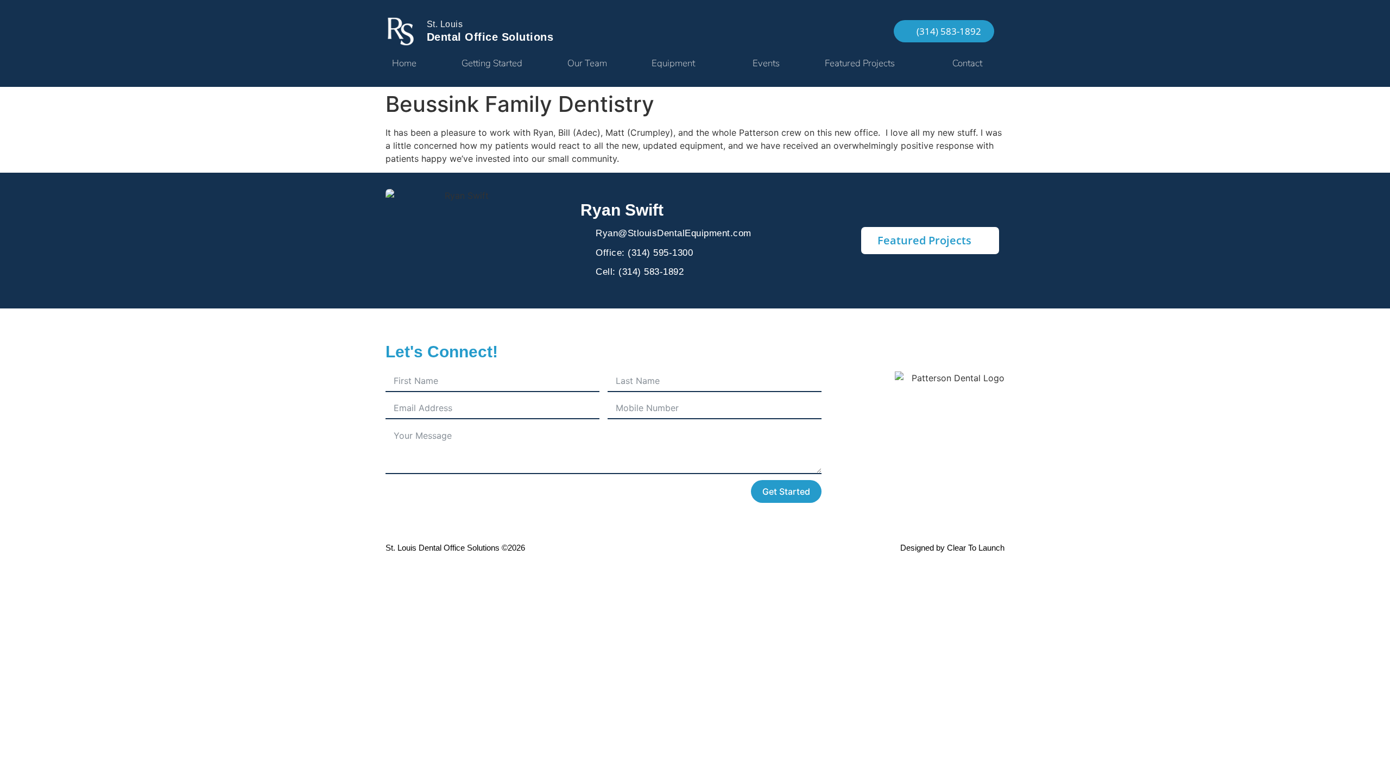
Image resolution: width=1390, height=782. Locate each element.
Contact (967, 63)
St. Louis (445, 24)
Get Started (786, 491)
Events (766, 63)
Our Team (587, 63)
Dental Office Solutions (490, 37)
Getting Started (492, 63)
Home (404, 63)
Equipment (673, 63)
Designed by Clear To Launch (952, 547)
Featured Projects (860, 63)
